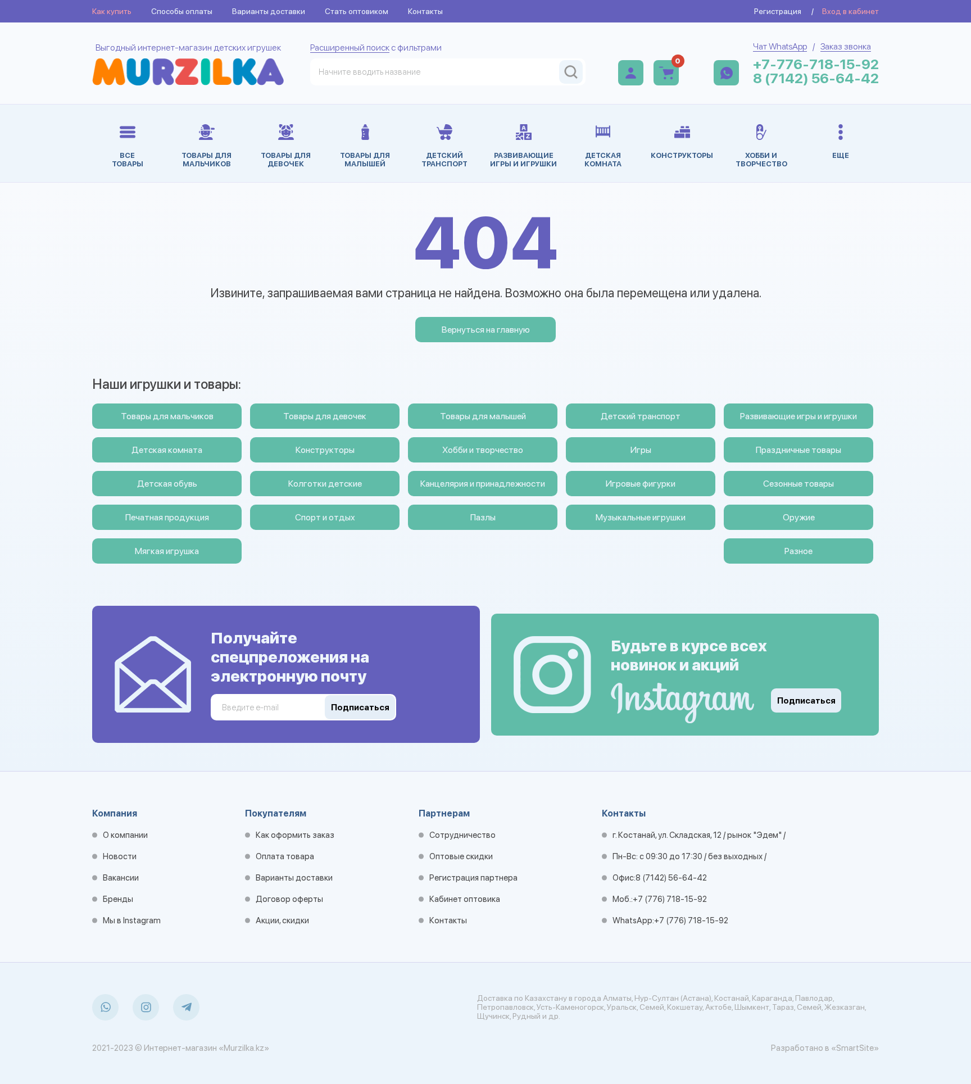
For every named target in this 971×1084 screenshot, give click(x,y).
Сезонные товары (798, 483)
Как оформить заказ (295, 835)
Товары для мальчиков (167, 416)
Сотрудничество (462, 835)
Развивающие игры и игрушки (798, 416)
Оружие (799, 517)
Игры (640, 450)
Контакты (425, 11)
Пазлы (483, 517)
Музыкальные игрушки (641, 517)
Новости (120, 856)
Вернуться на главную (486, 329)
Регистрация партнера (473, 878)
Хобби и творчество (482, 450)
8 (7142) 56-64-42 (816, 78)
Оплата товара (285, 856)
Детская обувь (167, 483)
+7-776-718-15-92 (816, 64)
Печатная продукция (167, 517)
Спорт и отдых (325, 517)
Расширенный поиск (349, 47)
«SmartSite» (855, 1048)
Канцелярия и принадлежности (482, 483)
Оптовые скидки (461, 856)
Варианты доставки (268, 11)
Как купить (111, 11)
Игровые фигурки (640, 483)
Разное (798, 551)
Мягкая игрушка (167, 551)
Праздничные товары (798, 450)
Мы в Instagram (132, 920)
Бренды (118, 899)
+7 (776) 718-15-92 (670, 899)
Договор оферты (289, 899)
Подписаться (806, 701)
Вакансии (121, 878)
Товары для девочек (324, 416)
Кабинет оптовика (464, 899)
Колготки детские (325, 483)
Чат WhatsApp (780, 46)
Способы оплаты (181, 11)
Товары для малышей (483, 416)
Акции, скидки (282, 920)
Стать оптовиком (356, 11)
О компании (125, 835)
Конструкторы (325, 450)
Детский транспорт (640, 416)
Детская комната (166, 450)
